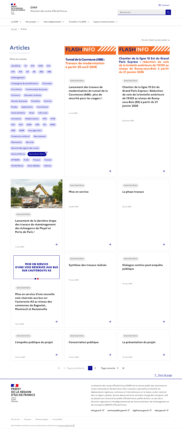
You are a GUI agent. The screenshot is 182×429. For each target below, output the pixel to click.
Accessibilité (57, 419)
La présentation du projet (138, 342)
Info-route (42, 112)
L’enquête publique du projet (34, 342)
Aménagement (18, 77)
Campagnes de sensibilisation (24, 83)
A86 (49, 71)
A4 (27, 71)
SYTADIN (15, 159)
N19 (37, 124)
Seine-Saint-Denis (37, 154)
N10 (44, 118)
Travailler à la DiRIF (77, 21)
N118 (53, 118)
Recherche (168, 12)
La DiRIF (14, 21)
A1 (26, 65)
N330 (52, 124)
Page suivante (108, 368)
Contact (165, 5)
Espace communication (104, 21)
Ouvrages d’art (35, 130)
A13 (48, 65)
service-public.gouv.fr (117, 410)
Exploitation (27, 107)
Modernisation (32, 118)
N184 (29, 124)
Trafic (26, 159)
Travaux (36, 159)
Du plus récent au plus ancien (154, 41)
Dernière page (123, 368)
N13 (21, 124)
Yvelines (47, 165)
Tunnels (47, 159)
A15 (20, 71)
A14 (13, 71)
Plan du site (15, 419)
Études (14, 107)
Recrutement (40, 136)
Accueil (14, 29)
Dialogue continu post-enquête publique (142, 267)
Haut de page (164, 375)
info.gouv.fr (96, 410)
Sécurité (29, 142)
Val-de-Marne (17, 165)
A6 (34, 71)
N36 (13, 130)
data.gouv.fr (160, 410)
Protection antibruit (20, 136)
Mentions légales (42, 419)
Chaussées (47, 83)
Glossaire (27, 419)
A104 (40, 65)
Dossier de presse (19, 101)
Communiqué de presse (36, 89)
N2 (44, 124)
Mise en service (79, 192)
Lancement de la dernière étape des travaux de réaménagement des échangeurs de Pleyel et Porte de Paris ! (35, 226)
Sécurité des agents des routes (25, 148)
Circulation (16, 89)
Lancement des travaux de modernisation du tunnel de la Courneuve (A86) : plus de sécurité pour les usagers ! (88, 92)
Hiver (31, 112)
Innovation (16, 118)
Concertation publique (84, 342)
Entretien (35, 101)
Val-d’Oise (15, 65)
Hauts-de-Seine (18, 112)
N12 (13, 124)
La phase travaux (133, 192)
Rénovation (16, 142)
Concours (15, 95)
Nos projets (31, 21)
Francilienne (42, 107)
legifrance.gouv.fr (141, 410)
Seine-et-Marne (18, 154)
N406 (21, 130)
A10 (32, 65)
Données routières (32, 95)
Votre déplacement (52, 21)
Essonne (47, 101)
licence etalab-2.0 (65, 425)
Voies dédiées (33, 165)
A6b (41, 71)
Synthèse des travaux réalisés (88, 265)
